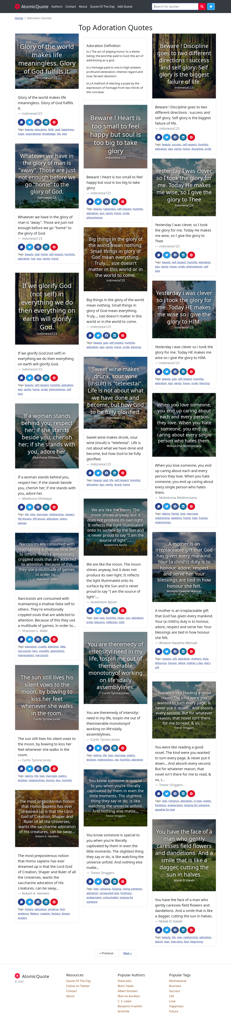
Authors (56, 7)
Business (175, 986)
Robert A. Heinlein (35, 893)
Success (174, 991)
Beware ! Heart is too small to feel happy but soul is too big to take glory (114, 182)
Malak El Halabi (170, 921)
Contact (70, 7)
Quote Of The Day (102, 7)
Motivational (177, 981)
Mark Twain (126, 986)
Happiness (176, 1006)
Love (172, 1001)
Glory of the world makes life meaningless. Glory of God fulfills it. (45, 103)
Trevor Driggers (171, 785)
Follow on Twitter (78, 986)
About (83, 7)
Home (19, 18)
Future (173, 1011)
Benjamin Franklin (130, 1006)
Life (171, 996)
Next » (127, 953)
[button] (211, 6)
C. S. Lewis (125, 1001)
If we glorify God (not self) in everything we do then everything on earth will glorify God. (46, 358)
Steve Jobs (125, 981)
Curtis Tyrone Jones (105, 739)
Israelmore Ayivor (104, 602)
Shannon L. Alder (35, 631)
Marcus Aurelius (129, 996)
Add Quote (124, 7)
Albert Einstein (128, 991)
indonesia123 (32, 113)
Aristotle (123, 1011)
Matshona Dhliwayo (37, 498)
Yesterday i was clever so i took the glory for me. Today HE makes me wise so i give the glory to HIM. (184, 352)
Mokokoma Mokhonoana (178, 497)
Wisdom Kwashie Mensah (178, 643)
